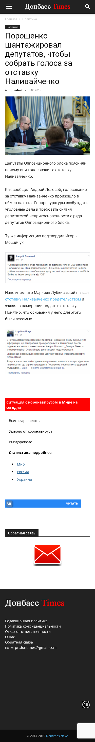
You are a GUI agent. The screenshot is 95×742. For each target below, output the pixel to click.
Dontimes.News (57, 736)
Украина (24, 479)
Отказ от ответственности (28, 631)
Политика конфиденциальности (33, 626)
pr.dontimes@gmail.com (35, 647)
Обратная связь (19, 642)
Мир (21, 464)
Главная (11, 19)
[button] (9, 7)
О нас (10, 636)
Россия (23, 471)
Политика (29, 19)
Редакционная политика (26, 620)
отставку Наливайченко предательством (43, 299)
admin (18, 90)
